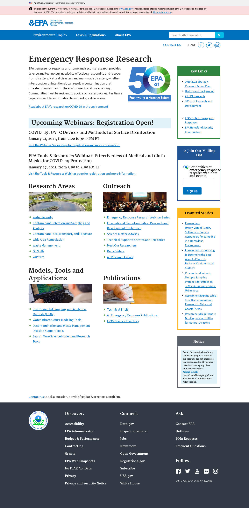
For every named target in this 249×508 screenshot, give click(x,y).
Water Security (43, 217)
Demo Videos (115, 251)
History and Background (199, 91)
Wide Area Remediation (48, 239)
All (187, 96)
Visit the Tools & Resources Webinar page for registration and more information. (82, 173)
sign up (192, 191)
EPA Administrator (79, 431)
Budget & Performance (82, 439)
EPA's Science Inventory (123, 321)
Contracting (74, 446)
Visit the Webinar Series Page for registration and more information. (74, 145)
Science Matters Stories (123, 234)
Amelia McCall (190, 372)
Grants (70, 454)
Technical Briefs (117, 309)
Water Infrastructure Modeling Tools (57, 320)
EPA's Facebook (178, 471)
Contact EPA (185, 424)
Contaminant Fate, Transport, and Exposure (62, 234)
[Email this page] (217, 45)
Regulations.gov (132, 461)
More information (162, 12)
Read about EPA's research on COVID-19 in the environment (68, 106)
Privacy (70, 476)
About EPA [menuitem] (123, 35)
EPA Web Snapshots (80, 461)
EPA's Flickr (206, 471)
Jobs (123, 439)
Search (219, 35)
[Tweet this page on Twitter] (209, 45)
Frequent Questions (191, 446)
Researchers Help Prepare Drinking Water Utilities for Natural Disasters (200, 318)
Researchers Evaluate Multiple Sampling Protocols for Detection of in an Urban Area (200, 281)
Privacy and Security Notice (85, 483)
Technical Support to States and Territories (136, 240)
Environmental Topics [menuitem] (50, 35)
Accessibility (74, 424)
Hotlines (182, 431)
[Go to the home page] (38, 23)
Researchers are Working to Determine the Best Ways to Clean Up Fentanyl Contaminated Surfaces (200, 259)
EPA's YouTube (196, 471)
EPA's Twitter (187, 471)
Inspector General (133, 431)
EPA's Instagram (215, 471)
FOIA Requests (187, 439)
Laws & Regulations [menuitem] (91, 35)
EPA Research (197, 96)
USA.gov (126, 476)
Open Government (134, 454)
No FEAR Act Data (78, 468)
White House (130, 483)
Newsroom (128, 446)
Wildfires (38, 257)
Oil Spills (38, 251)
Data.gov (127, 424)
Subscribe (127, 468)
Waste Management (46, 245)
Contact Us (172, 45)
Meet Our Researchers (122, 245)
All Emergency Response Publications (132, 315)
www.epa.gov (126, 8)
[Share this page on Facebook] (201, 45)
